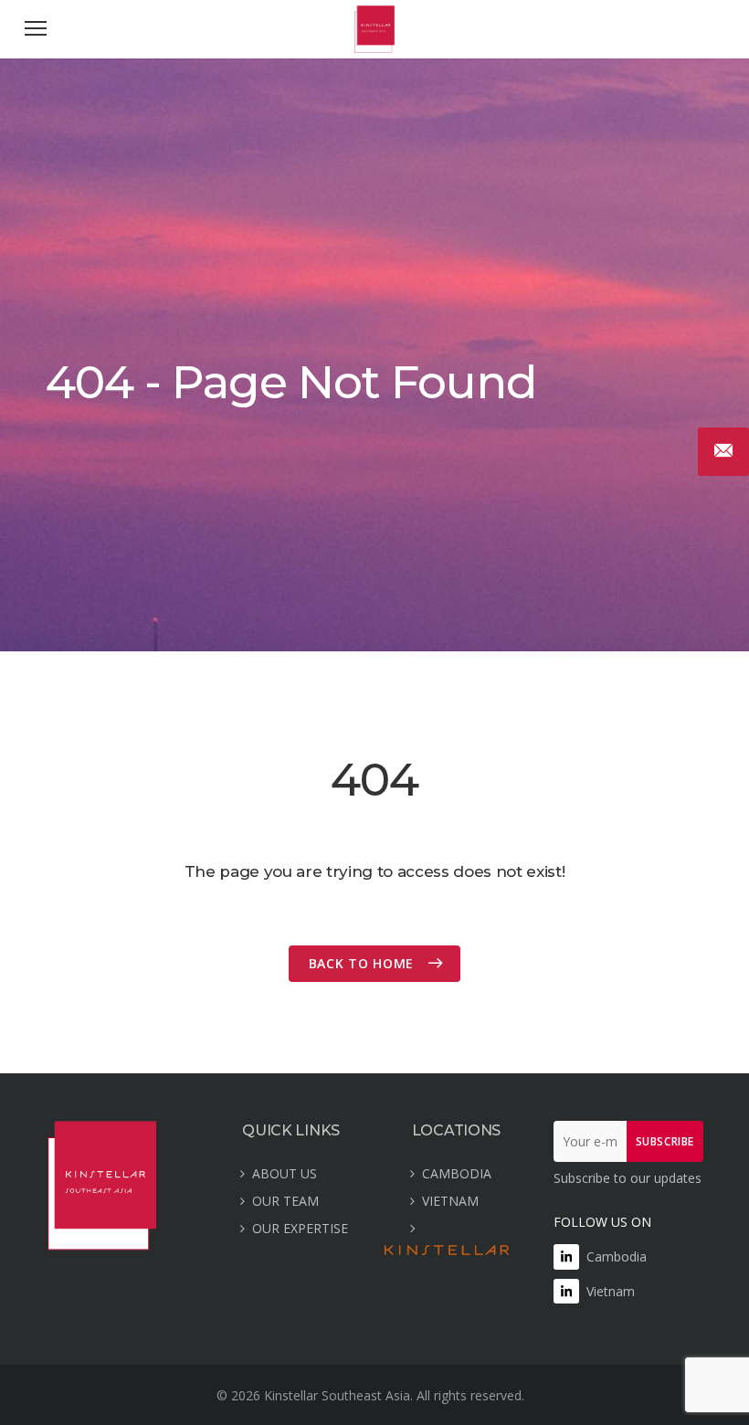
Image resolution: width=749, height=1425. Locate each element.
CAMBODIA (456, 1173)
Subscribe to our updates (628, 1178)
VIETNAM (450, 1200)
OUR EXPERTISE (300, 1228)
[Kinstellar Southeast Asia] (374, 47)
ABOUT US (284, 1173)
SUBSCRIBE (665, 1141)
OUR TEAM (285, 1200)
